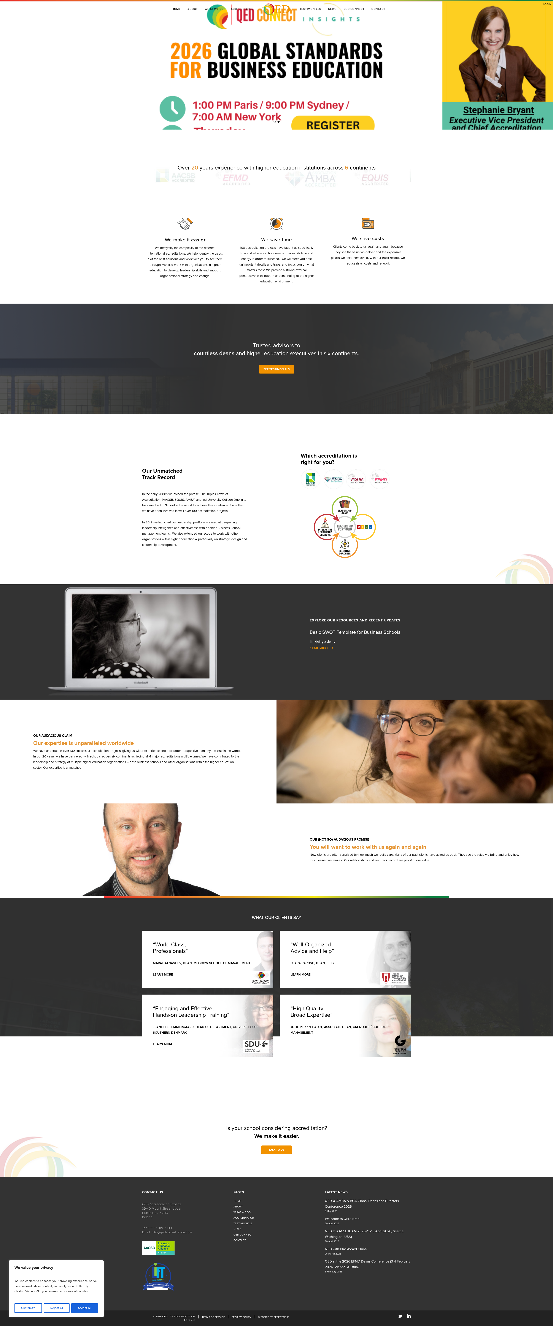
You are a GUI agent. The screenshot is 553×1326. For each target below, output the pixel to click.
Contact (240, 1240)
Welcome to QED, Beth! (342, 1219)
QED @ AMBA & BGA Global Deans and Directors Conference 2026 (362, 1204)
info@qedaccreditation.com (172, 1232)
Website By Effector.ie (273, 1317)
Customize (28, 1308)
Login (546, 4)
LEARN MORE (163, 974)
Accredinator (244, 1217)
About (238, 1206)
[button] (276, 369)
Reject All (56, 1308)
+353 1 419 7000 (160, 1228)
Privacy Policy (241, 1317)
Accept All (84, 1308)
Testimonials (243, 1223)
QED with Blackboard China (346, 1249)
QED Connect (243, 1234)
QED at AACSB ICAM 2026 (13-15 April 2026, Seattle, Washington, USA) (364, 1234)
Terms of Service (213, 1317)
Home (238, 1200)
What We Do (242, 1212)
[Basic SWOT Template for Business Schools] (415, 640)
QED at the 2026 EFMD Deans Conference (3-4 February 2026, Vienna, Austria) (367, 1264)
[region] (56, 1288)
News (237, 1229)
